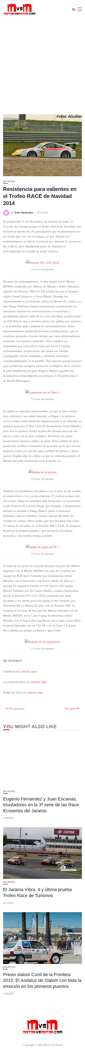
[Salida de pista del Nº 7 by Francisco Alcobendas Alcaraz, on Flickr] (42, 547)
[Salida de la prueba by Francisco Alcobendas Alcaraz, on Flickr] (43, 472)
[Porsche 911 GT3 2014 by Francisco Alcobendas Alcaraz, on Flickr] (42, 262)
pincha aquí (29, 671)
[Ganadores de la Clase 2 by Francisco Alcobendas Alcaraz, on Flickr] (42, 392)
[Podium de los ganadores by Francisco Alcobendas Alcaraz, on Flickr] (42, 641)
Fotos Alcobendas (24, 212)
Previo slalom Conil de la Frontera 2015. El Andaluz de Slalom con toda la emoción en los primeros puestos (42, 980)
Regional (9, 181)
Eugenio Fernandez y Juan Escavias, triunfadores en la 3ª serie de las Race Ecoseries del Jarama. (41, 804)
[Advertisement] (42, 63)
